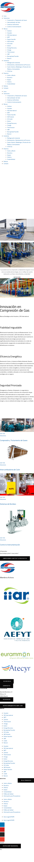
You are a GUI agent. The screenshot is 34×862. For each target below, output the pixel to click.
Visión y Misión (11, 75)
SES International (12, 35)
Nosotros (9, 77)
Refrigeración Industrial (13, 63)
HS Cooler (10, 43)
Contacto (6, 88)
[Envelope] (2, 839)
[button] (10, 846)
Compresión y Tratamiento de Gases (17, 20)
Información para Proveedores (12, 796)
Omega (9, 50)
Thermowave (11, 52)
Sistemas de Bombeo (13, 24)
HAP (8, 54)
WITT (8, 37)
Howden (9, 33)
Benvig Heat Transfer (13, 56)
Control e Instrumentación (14, 27)
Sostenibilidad (11, 84)
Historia (9, 82)
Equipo (9, 80)
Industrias (6, 60)
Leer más (2, 433)
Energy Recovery (12, 48)
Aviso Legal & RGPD (9, 817)
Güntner (9, 31)
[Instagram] (2, 834)
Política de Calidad (8, 794)
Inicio (5, 16)
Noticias (6, 86)
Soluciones (7, 18)
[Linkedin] (2, 824)
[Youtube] (2, 829)
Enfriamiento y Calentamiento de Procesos (18, 65)
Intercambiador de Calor (13, 22)
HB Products (10, 41)
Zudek (5, 741)
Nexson (9, 58)
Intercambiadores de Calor (10, 469)
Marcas (6, 29)
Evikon (9, 46)
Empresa (6, 73)
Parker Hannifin (11, 39)
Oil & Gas (9, 71)
